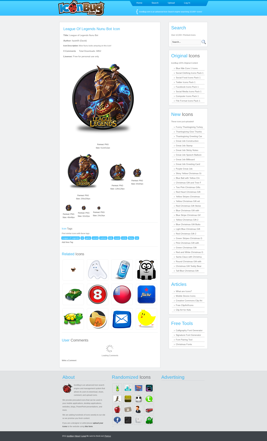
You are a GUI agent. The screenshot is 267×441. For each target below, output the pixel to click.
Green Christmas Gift (186, 247)
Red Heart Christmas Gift (188, 192)
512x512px (105, 148)
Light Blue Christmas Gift (188, 229)
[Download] (103, 102)
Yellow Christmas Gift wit (188, 201)
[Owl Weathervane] (117, 398)
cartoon (103, 238)
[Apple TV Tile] (149, 388)
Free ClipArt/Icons (184, 305)
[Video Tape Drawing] (128, 409)
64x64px (139, 184)
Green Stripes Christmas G (189, 238)
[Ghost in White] (138, 398)
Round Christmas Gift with (188, 261)
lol (82, 238)
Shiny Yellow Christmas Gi (188, 173)
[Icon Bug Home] (81, 14)
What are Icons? (184, 291)
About (77, 436)
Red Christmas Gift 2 (186, 233)
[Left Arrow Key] (138, 420)
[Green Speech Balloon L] (149, 398)
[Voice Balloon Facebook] (117, 420)
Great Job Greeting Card (188, 164)
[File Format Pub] (128, 388)
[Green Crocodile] (149, 420)
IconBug (70, 436)
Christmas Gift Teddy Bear (188, 266)
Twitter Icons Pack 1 (185, 82)
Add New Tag (67, 242)
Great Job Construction (187, 141)
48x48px (71, 217)
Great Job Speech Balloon (188, 155)
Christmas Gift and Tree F (188, 182)
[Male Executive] (138, 409)
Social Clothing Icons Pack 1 (189, 73)
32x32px (86, 216)
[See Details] (73, 270)
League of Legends (70, 238)
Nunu (131, 238)
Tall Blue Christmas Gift (187, 270)
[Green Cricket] (117, 388)
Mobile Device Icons (185, 296)
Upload (171, 3)
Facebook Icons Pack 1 (187, 87)
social (95, 238)
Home (139, 3)
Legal (83, 436)
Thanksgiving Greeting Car (189, 136)
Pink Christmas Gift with (187, 243)
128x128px (120, 189)
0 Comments (69, 51)
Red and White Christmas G (189, 252)
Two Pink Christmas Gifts (188, 187)
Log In (187, 3)
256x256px (85, 199)
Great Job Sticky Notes (187, 150)
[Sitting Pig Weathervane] (138, 388)
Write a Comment (69, 360)
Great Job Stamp (184, 145)
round (117, 238)
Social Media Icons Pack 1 (188, 91)
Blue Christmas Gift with (187, 210)
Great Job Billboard (185, 159)
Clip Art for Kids (183, 310)
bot (137, 238)
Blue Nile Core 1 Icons (187, 68)
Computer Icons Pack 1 (187, 96)
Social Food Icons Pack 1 (188, 77)
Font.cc (108, 436)
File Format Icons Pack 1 (188, 101)
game (87, 238)
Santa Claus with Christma (189, 257)
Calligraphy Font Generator (189, 330)
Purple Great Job (184, 168)
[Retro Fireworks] (128, 398)
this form (89, 426)
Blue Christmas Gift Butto (188, 224)
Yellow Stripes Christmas (188, 196)
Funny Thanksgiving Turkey (189, 127)
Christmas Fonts (184, 344)
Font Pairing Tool (184, 339)
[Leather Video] (128, 420)
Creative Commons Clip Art (189, 300)
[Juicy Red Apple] (117, 409)
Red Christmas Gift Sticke (188, 206)
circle (124, 238)
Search (155, 3)
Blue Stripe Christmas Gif (188, 215)
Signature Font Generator (188, 335)
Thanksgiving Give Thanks (189, 131)
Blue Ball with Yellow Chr (188, 178)
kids (110, 238)
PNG (107, 144)
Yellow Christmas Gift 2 (187, 219)
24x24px (101, 215)
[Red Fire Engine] (149, 409)
